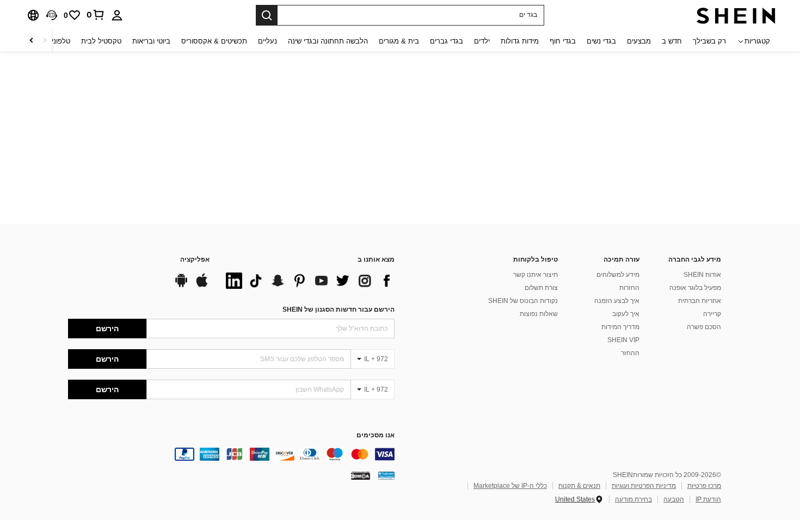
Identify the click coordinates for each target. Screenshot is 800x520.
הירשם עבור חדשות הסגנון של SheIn (338, 309)
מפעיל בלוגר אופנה (695, 288)
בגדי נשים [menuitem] (601, 41)
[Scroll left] (44, 41)
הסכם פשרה (704, 327)
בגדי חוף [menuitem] (563, 41)
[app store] (202, 285)
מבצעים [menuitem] (639, 41)
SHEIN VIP (623, 340)
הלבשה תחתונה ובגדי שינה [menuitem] (328, 41)
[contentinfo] (231, 454)
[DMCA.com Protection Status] (360, 475)
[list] (307, 281)
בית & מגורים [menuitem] (399, 41)
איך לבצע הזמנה (616, 301)
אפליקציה (195, 259)
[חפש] (267, 15)
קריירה (712, 314)
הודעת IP (708, 499)
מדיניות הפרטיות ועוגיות (644, 486)
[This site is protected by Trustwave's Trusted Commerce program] (386, 475)
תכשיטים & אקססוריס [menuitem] (214, 41)
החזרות (629, 288)
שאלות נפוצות (539, 314)
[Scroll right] (31, 41)
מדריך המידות (620, 327)
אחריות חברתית (699, 301)
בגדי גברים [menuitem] (446, 41)
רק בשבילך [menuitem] (709, 41)
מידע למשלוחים (617, 274)
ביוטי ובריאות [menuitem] (151, 41)
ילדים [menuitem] (482, 41)
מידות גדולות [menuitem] (520, 41)
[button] (51, 15)
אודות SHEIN (702, 274)
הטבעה (673, 499)
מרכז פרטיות (704, 486)
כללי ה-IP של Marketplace (510, 486)
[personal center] (117, 15)
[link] (96, 14)
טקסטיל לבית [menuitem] (101, 41)
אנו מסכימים (375, 435)
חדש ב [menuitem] (672, 41)
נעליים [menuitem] (267, 41)
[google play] (181, 285)
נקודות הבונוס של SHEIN (523, 301)
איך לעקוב (625, 314)
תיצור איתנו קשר (535, 274)
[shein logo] (736, 15)
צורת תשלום (541, 288)
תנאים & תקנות (579, 486)
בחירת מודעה (633, 499)
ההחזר (630, 353)
